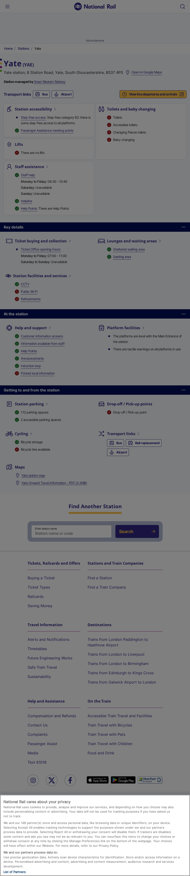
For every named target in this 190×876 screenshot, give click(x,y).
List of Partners (14, 872)
